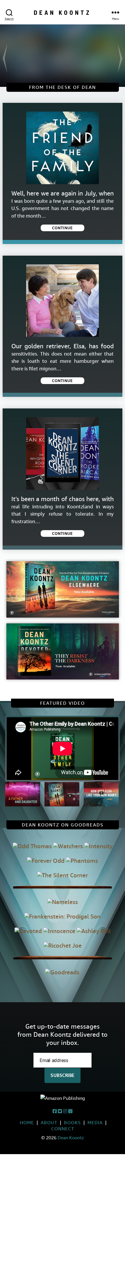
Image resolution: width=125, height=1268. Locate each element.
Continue (62, 227)
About (49, 1123)
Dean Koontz (62, 12)
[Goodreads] (70, 1111)
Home (27, 1123)
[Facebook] (55, 1111)
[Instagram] (65, 1111)
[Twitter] (60, 1111)
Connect (62, 1129)
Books (72, 1123)
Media (95, 1123)
